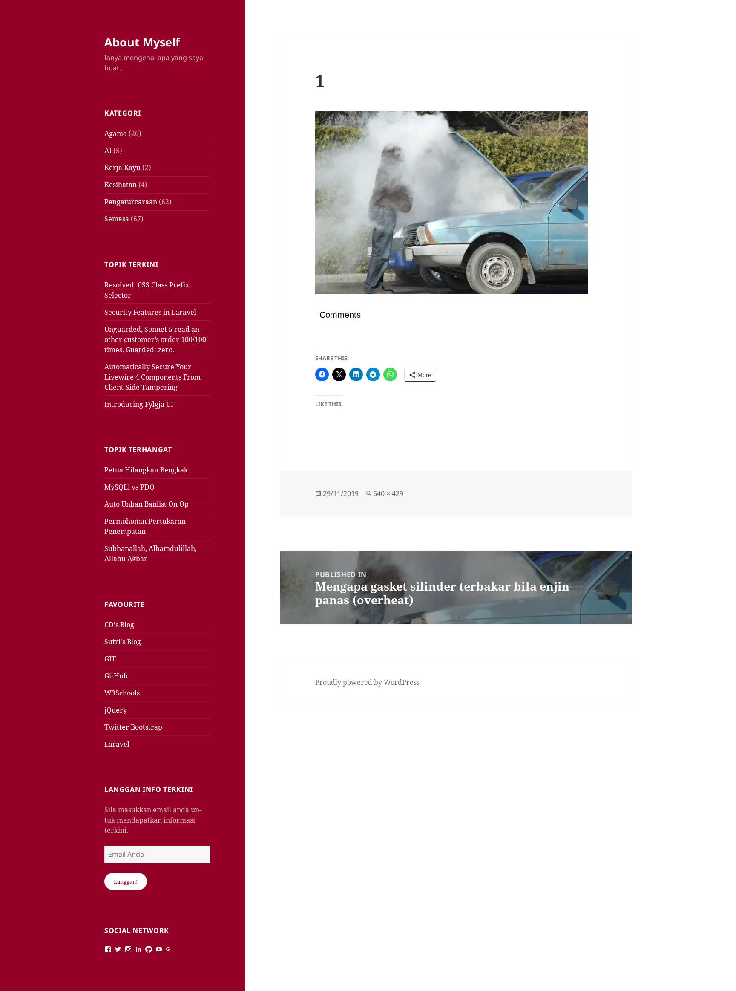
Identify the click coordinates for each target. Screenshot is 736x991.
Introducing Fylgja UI (138, 404)
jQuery (115, 710)
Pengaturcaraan (130, 201)
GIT (110, 659)
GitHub (116, 676)
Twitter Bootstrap (133, 727)
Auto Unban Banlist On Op (146, 504)
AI (108, 150)
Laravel (116, 744)
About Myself (142, 42)
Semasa (116, 218)
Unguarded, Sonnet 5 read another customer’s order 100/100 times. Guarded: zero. (155, 339)
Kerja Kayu (122, 167)
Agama (115, 133)
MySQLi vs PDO (129, 487)
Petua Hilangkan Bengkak (146, 470)
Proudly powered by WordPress (367, 682)
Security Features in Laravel (150, 312)
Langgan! (126, 881)
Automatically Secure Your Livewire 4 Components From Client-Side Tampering (152, 377)
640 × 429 (388, 493)
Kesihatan (120, 184)
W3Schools (122, 693)
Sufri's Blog (122, 641)
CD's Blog (119, 624)
